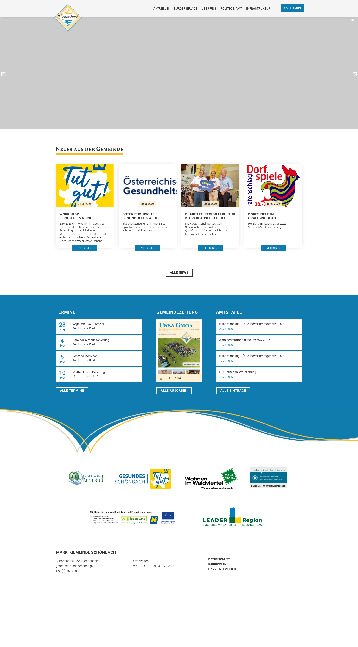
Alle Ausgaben (174, 390)
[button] (3, 74)
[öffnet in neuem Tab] (214, 478)
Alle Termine (72, 390)
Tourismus (292, 8)
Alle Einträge (233, 390)
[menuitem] (161, 8)
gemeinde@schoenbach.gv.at (76, 566)
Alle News (179, 272)
